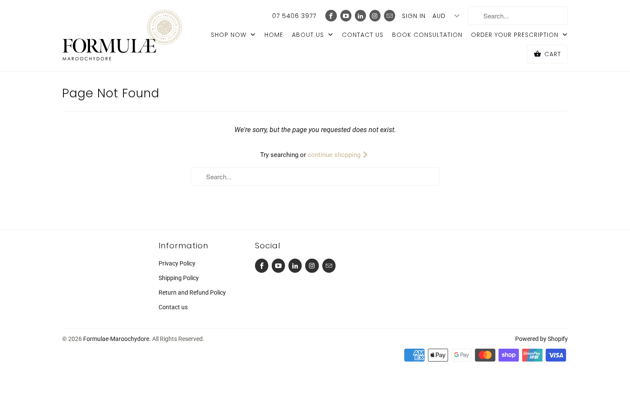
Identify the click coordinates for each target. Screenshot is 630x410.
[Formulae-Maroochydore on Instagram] (375, 15)
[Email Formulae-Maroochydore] (389, 15)
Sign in (414, 16)
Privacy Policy (177, 263)
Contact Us (363, 34)
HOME (273, 34)
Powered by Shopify (541, 338)
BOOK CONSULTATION (427, 34)
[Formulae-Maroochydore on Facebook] (330, 15)
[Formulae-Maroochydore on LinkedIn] (360, 15)
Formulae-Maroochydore (116, 338)
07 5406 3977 (294, 16)
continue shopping (335, 155)
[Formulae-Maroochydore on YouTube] (345, 15)
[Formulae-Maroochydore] (122, 35)
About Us (309, 34)
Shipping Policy (179, 277)
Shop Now (230, 34)
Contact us (173, 307)
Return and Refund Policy (192, 292)
